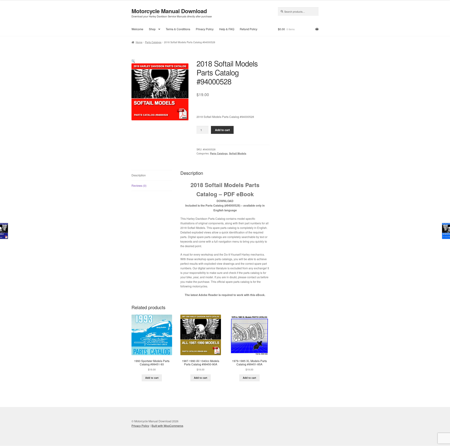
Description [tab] (138, 175)
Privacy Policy (205, 29)
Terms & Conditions (178, 29)
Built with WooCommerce (167, 426)
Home (139, 42)
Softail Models (237, 153)
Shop (152, 29)
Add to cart (222, 130)
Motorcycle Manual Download (169, 11)
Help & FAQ (226, 29)
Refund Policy (248, 29)
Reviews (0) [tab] (138, 186)
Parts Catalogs (153, 42)
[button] (133, 61)
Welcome (137, 29)
